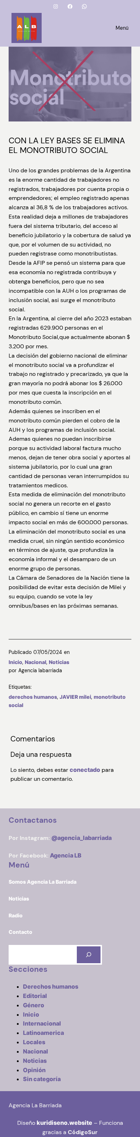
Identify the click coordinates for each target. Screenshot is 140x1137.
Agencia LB (65, 855)
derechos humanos (33, 697)
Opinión (34, 1070)
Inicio (15, 662)
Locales (34, 1042)
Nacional (35, 662)
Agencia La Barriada (35, 1105)
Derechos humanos (50, 986)
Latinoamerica (43, 1032)
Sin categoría (42, 1079)
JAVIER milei (75, 697)
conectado (85, 769)
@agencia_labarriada (81, 837)
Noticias (59, 662)
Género (33, 1005)
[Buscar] (89, 954)
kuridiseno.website (64, 1122)
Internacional (42, 1023)
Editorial (35, 995)
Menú (122, 28)
